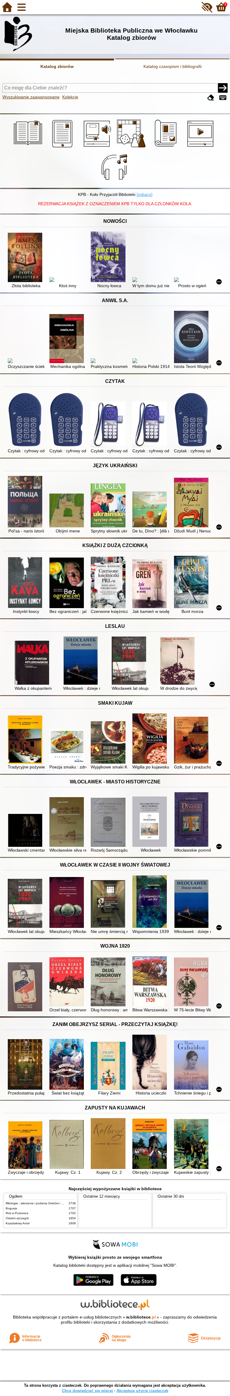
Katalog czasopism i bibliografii (172, 66)
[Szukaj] (223, 88)
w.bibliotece (141, 1317)
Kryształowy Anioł (17, 1223)
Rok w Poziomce (17, 1213)
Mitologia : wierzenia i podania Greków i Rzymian (39, 1203)
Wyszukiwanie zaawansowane (31, 97)
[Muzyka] (115, 181)
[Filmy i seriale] (201, 147)
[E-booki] (63, 147)
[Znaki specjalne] (223, 97)
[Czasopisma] (167, 147)
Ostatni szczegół (17, 1218)
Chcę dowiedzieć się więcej (87, 1391)
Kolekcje (70, 97)
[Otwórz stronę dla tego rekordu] (26, 258)
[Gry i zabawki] (132, 147)
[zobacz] (144, 194)
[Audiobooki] (98, 147)
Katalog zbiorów (57, 66)
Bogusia (11, 1208)
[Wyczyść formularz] (211, 97)
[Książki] (29, 147)
